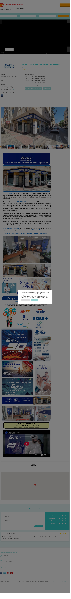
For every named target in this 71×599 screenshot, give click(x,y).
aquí (47, 297)
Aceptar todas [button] (34, 300)
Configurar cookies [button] (25, 300)
